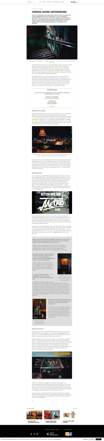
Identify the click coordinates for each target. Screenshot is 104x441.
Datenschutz (52, 429)
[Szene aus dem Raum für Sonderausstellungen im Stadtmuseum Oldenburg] (52, 414)
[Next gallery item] (70, 365)
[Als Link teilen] (32, 401)
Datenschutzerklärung (57, 439)
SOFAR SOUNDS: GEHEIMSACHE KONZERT (33, 422)
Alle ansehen (75, 408)
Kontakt (57, 429)
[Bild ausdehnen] (52, 365)
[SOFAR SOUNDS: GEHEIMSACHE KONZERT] (34, 414)
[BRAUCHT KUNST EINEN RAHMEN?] (69, 414)
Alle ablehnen (91, 439)
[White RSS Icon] (31, 434)
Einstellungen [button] (85, 439)
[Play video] (52, 202)
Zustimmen (98, 439)
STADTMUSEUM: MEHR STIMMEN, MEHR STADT (51, 422)
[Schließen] (102, 439)
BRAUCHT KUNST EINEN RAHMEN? (68, 422)
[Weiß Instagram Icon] (37, 434)
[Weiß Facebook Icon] (34, 434)
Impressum (47, 429)
